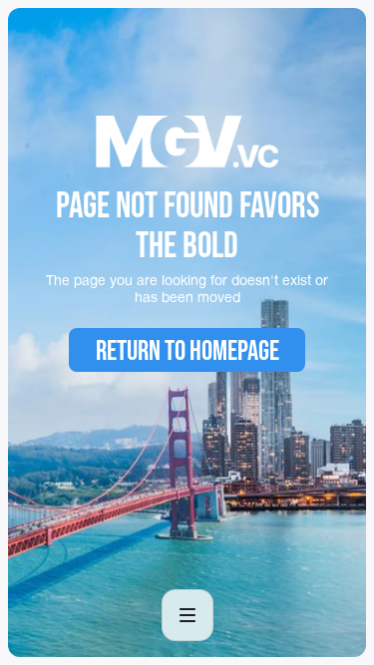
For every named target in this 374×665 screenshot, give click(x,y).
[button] (187, 615)
